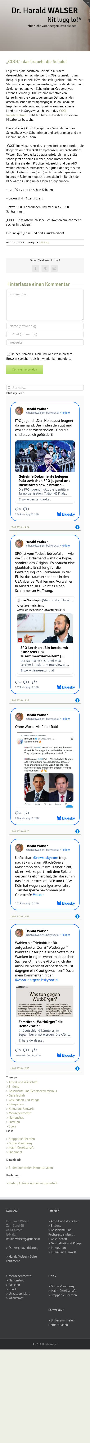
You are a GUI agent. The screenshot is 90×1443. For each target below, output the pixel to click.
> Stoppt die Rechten (20, 1139)
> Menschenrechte (18, 1113)
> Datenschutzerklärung (22, 1248)
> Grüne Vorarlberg (19, 1143)
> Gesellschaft (15, 1095)
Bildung (45, 242)
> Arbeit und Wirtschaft (21, 1082)
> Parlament (14, 1152)
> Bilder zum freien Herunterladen (29, 1168)
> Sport (11, 1126)
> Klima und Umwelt (20, 1109)
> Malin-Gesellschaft (20, 1148)
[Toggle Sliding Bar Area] (86, 4)
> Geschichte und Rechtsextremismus (31, 1091)
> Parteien (13, 1122)
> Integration (15, 1104)
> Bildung (12, 1087)
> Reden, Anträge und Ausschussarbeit (32, 1183)
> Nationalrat (15, 1117)
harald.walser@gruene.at (23, 1239)
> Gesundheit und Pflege (23, 1100)
